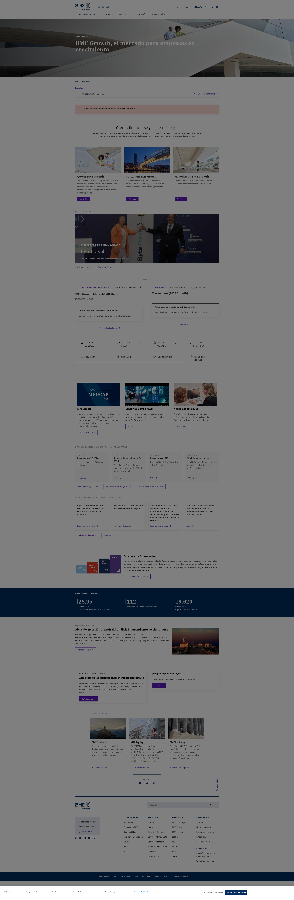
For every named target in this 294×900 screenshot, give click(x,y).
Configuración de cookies (213, 892)
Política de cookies (148, 892)
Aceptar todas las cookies (236, 892)
